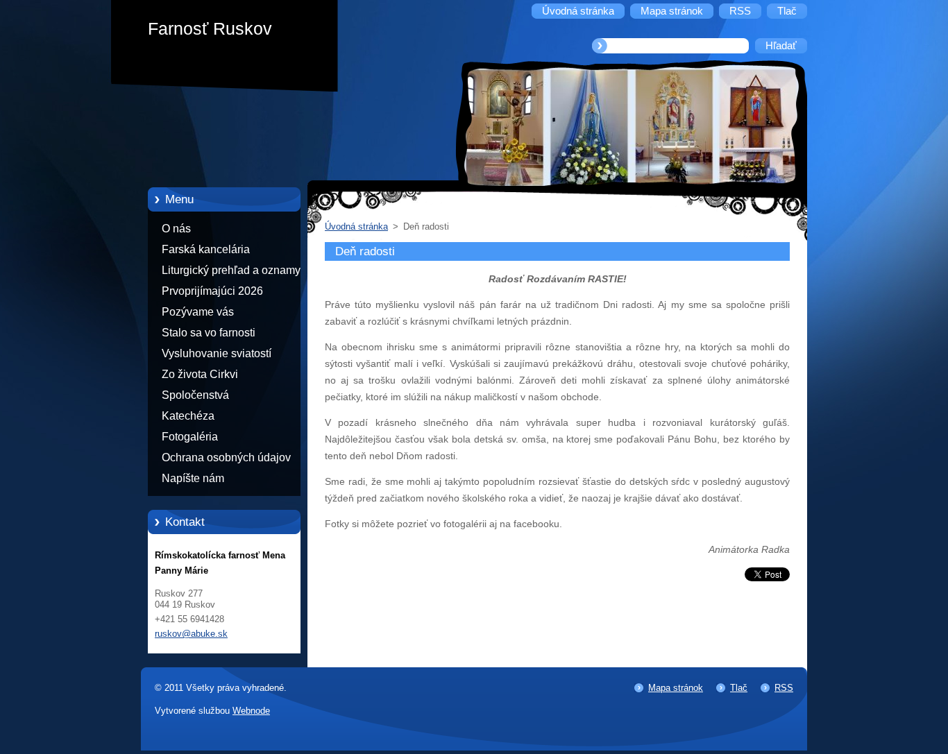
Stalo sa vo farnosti (208, 333)
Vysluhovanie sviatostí (216, 353)
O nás (176, 228)
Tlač (738, 688)
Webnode (251, 710)
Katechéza (188, 416)
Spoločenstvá (195, 395)
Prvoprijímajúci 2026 (212, 291)
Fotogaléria (190, 437)
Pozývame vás (198, 312)
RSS (784, 688)
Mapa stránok (675, 688)
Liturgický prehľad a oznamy (231, 270)
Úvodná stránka (356, 226)
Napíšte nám (193, 478)
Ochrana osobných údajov (226, 457)
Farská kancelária (206, 249)
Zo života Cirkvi (200, 374)
